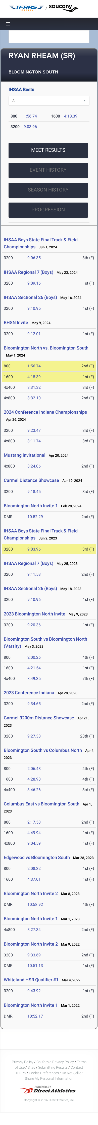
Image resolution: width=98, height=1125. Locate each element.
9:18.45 (34, 491)
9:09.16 (34, 283)
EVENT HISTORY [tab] (48, 170)
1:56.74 (30, 116)
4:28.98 (34, 779)
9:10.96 (34, 599)
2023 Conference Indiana (29, 692)
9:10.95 (34, 308)
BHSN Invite (16, 322)
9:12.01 (34, 333)
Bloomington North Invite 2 (31, 893)
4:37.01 (34, 879)
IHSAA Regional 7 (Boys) (28, 272)
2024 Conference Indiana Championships (45, 412)
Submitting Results (53, 1067)
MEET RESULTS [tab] (48, 150)
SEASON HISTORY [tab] (48, 190)
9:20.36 (34, 625)
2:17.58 (34, 822)
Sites (31, 1067)
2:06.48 (34, 768)
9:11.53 (34, 574)
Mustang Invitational (24, 455)
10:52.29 (35, 516)
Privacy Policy (22, 1062)
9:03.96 (30, 126)
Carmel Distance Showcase (31, 480)
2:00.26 (34, 657)
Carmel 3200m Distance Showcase (39, 717)
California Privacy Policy (55, 1062)
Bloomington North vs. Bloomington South (46, 348)
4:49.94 (34, 832)
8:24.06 (34, 466)
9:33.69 (34, 955)
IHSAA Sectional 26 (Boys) (30, 297)
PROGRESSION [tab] (48, 210)
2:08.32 (34, 868)
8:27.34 (34, 929)
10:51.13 (35, 965)
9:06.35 (34, 257)
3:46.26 (34, 789)
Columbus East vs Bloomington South (41, 803)
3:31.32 (34, 387)
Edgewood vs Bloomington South (37, 857)
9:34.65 (34, 703)
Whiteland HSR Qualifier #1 (31, 979)
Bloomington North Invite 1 (31, 505)
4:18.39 (70, 116)
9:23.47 (34, 430)
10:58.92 (35, 904)
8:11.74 (34, 441)
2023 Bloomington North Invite (34, 613)
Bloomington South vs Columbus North (43, 750)
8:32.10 (34, 398)
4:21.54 (34, 668)
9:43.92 (34, 990)
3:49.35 (34, 678)
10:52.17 (35, 1016)
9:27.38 (34, 736)
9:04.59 (34, 843)
